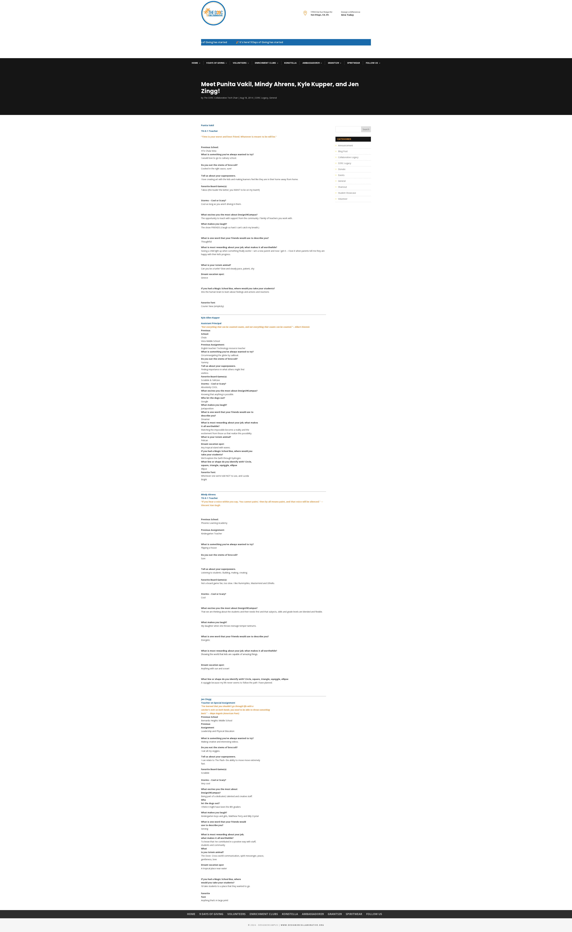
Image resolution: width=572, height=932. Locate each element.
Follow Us (372, 62)
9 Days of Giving (215, 62)
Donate (341, 169)
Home (195, 62)
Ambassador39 (311, 62)
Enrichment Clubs (265, 62)
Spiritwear (353, 62)
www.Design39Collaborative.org (302, 925)
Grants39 (333, 62)
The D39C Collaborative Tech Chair (221, 97)
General (273, 97)
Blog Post (343, 151)
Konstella (290, 62)
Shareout (342, 186)
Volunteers (240, 62)
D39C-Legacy (261, 97)
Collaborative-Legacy (348, 157)
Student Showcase (347, 192)
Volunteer (342, 198)
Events (341, 175)
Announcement (345, 145)
